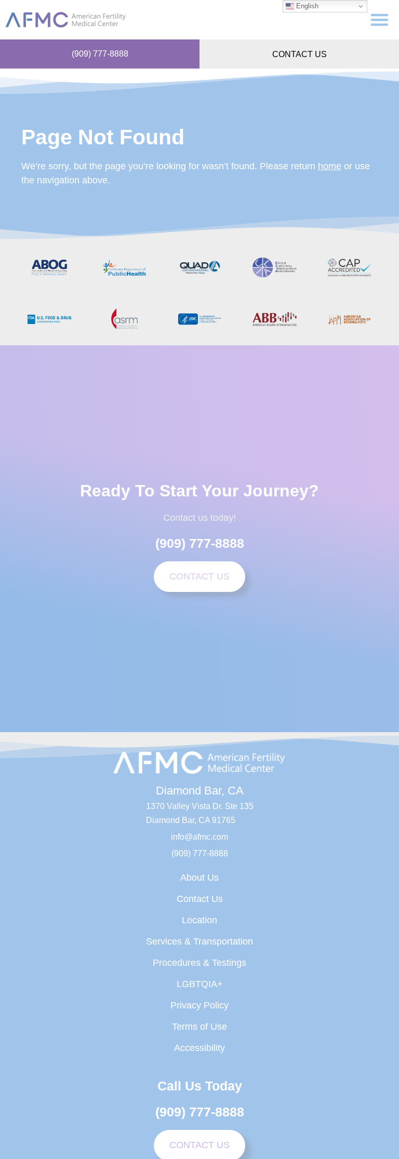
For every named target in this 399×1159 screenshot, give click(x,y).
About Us (199, 877)
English (306, 6)
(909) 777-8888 (100, 53)
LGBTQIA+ (200, 984)
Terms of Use (199, 1026)
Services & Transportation (199, 941)
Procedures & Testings (199, 963)
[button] (379, 19)
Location (199, 920)
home (329, 166)
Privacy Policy (199, 1005)
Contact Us (200, 899)
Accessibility (199, 1048)
